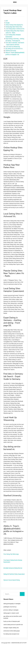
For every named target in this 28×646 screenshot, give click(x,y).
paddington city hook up (10, 607)
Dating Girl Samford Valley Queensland (14, 574)
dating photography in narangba (12, 603)
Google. (8, 22)
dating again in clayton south (11, 613)
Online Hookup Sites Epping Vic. (14, 25)
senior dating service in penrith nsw (13, 624)
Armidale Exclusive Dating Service (13, 568)
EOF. (7, 21)
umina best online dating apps (12, 631)
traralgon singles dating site (11, 627)
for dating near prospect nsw (11, 634)
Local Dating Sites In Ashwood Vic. (15, 28)
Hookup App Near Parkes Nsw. (14, 27)
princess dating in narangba (11, 610)
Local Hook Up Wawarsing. (13, 46)
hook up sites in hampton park (12, 621)
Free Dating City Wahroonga (11, 554)
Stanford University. (11, 50)
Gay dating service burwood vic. (14, 48)
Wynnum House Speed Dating (12, 580)
